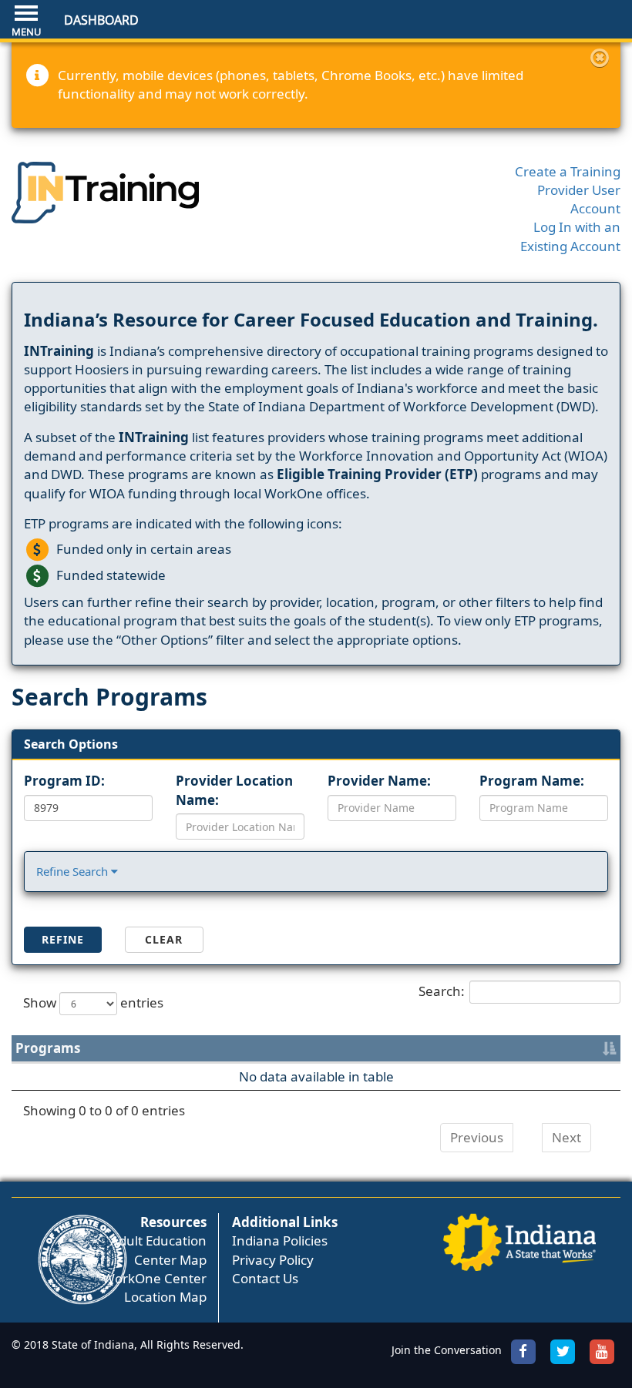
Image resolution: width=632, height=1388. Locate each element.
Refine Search (73, 871)
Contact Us (265, 1278)
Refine (63, 939)
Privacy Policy (273, 1260)
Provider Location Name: (234, 790)
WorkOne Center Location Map (155, 1287)
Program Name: (531, 781)
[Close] (599, 57)
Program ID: (64, 781)
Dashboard (101, 20)
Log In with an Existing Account (570, 236)
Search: (442, 990)
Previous (476, 1137)
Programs (47, 1048)
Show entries (93, 1002)
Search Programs (109, 696)
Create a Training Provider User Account (567, 190)
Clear (164, 939)
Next (566, 1137)
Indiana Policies (280, 1240)
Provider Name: (379, 781)
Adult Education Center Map (158, 1250)
